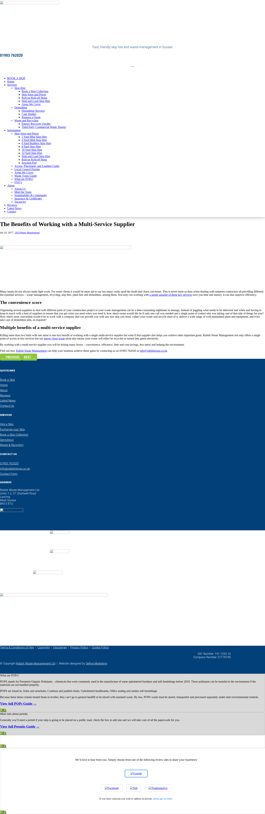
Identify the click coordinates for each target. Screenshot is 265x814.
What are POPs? (23, 179)
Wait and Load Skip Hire (36, 101)
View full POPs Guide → (18, 703)
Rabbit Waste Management (31, 350)
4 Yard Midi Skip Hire (34, 140)
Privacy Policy (79, 647)
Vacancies (20, 201)
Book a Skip (7, 380)
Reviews (12, 205)
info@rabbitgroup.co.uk (153, 350)
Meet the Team (22, 192)
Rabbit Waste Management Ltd (35, 663)
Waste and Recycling (26, 120)
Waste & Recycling (11, 445)
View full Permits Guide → (19, 726)
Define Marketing (96, 663)
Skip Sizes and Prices (34, 94)
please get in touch (162, 798)
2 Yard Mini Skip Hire (34, 136)
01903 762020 (9, 463)
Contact (11, 211)
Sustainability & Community (30, 195)
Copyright (43, 647)
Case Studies (29, 114)
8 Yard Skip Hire (31, 146)
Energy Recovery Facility (36, 123)
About (10, 185)
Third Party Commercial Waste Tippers (44, 127)
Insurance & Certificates (28, 198)
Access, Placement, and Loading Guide (36, 166)
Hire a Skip (7, 424)
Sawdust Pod (29, 162)
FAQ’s (18, 182)
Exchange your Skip (12, 429)
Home (10, 81)
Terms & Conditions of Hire (17, 647)
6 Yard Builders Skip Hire (36, 143)
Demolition (20, 107)
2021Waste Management (27, 232)
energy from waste (54, 338)
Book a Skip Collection (35, 91)
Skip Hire (19, 88)
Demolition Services (33, 110)
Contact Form (8, 474)
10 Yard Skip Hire (32, 149)
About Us (20, 188)
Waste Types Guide (25, 175)
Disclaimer (60, 647)
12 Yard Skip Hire (32, 153)
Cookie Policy (100, 647)
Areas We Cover (31, 104)
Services (12, 84)
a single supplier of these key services (170, 294)
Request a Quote (31, 117)
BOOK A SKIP (16, 78)
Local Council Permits (27, 169)
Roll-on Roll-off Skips (34, 97)
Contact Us (7, 406)
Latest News (14, 208)
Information (14, 130)
